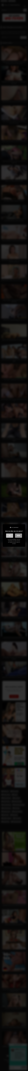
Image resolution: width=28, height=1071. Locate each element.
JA (9, 535)
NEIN (18, 535)
